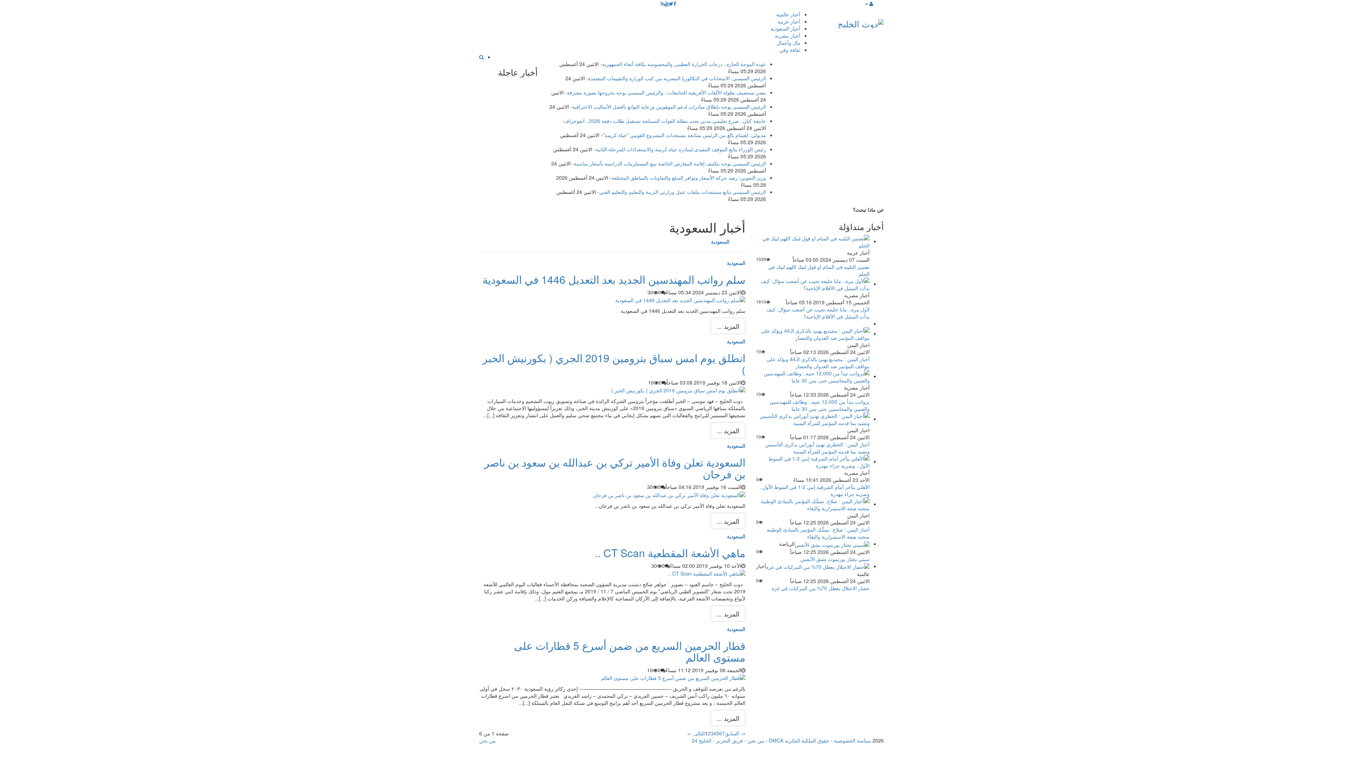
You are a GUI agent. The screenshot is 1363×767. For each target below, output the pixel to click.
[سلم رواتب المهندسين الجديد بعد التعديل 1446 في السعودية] (680, 299)
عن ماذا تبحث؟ (868, 209)
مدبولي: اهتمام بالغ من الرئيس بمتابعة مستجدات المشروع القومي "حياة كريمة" (684, 134)
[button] (868, 3)
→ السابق (735, 733)
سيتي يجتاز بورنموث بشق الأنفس (835, 558)
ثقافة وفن (789, 49)
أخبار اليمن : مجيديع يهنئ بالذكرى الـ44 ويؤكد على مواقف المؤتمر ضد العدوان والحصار (818, 362)
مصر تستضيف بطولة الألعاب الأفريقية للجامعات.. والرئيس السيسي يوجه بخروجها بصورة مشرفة (666, 92)
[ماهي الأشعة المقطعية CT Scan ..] (706, 572)
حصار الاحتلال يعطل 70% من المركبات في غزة (821, 588)
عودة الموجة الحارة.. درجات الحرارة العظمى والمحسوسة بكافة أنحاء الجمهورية (684, 63)
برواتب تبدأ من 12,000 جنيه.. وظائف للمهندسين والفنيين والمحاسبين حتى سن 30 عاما (820, 405)
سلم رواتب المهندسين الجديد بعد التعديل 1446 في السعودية (613, 279)
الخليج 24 (701, 740)
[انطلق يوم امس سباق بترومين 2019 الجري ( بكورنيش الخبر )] (678, 389)
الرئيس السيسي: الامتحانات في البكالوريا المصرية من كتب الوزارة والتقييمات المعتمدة (677, 78)
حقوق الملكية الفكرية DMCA (799, 740)
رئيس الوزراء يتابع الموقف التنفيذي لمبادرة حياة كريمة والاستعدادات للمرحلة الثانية (681, 149)
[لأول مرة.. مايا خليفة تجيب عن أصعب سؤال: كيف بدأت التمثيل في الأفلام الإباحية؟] (813, 283)
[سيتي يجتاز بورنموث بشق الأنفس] (832, 543)
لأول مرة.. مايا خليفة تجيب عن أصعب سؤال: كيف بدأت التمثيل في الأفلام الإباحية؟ (818, 313)
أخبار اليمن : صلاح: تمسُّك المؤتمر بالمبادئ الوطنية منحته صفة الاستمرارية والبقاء (818, 533)
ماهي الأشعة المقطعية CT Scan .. (670, 552)
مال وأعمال (788, 42)
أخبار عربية (789, 21)
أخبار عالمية (788, 14)
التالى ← (696, 733)
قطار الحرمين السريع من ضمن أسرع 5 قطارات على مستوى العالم (629, 651)
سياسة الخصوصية (852, 740)
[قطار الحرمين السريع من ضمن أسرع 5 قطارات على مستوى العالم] (673, 677)
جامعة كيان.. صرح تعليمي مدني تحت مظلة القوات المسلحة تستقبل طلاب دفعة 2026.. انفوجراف (665, 120)
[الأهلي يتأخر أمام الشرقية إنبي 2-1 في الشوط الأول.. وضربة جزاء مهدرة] (813, 461)
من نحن (756, 740)
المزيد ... (728, 326)
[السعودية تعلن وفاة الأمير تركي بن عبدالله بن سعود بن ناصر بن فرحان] (669, 493)
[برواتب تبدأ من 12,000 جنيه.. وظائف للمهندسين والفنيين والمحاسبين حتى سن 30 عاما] (813, 376)
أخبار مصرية (787, 35)
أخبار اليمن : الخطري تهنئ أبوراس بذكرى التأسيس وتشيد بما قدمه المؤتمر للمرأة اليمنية (817, 448)
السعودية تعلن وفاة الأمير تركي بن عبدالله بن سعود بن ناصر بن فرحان (614, 468)
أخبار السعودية (785, 28)
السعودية (736, 262)
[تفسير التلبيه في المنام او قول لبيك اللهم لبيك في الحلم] (813, 241)
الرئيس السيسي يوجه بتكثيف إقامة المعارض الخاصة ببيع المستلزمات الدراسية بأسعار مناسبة (670, 163)
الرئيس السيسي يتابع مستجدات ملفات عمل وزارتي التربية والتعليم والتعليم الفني (682, 191)
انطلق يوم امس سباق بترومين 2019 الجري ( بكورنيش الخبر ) (613, 363)
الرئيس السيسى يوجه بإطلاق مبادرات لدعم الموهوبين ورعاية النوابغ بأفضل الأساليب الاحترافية (669, 106)
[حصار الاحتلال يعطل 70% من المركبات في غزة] (818, 566)
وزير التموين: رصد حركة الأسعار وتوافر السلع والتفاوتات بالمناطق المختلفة (689, 177)
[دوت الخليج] (861, 22)
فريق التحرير (729, 740)
